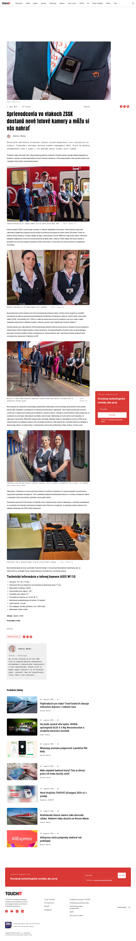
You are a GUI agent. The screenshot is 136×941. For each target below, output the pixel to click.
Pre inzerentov (49, 903)
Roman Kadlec (45, 734)
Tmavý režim (121, 907)
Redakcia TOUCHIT (47, 800)
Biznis (108, 3)
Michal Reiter (45, 710)
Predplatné (48, 910)
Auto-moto (72, 3)
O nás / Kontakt (49, 899)
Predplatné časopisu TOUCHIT (80, 899)
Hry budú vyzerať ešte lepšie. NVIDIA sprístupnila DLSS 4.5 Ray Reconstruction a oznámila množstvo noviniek (62, 727)
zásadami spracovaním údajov (103, 880)
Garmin (43, 3)
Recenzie (18, 3)
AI (88, 3)
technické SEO (10, 935)
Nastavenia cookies (76, 915)
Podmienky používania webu (79, 903)
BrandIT (47, 906)
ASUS (82, 3)
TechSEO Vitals (27, 935)
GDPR (72, 912)
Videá (28, 3)
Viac (116, 3)
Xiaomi (62, 3)
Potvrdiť (112, 415)
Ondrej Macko (19, 136)
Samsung (52, 3)
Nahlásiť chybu (13, 636)
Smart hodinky (97, 3)
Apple (35, 3)
